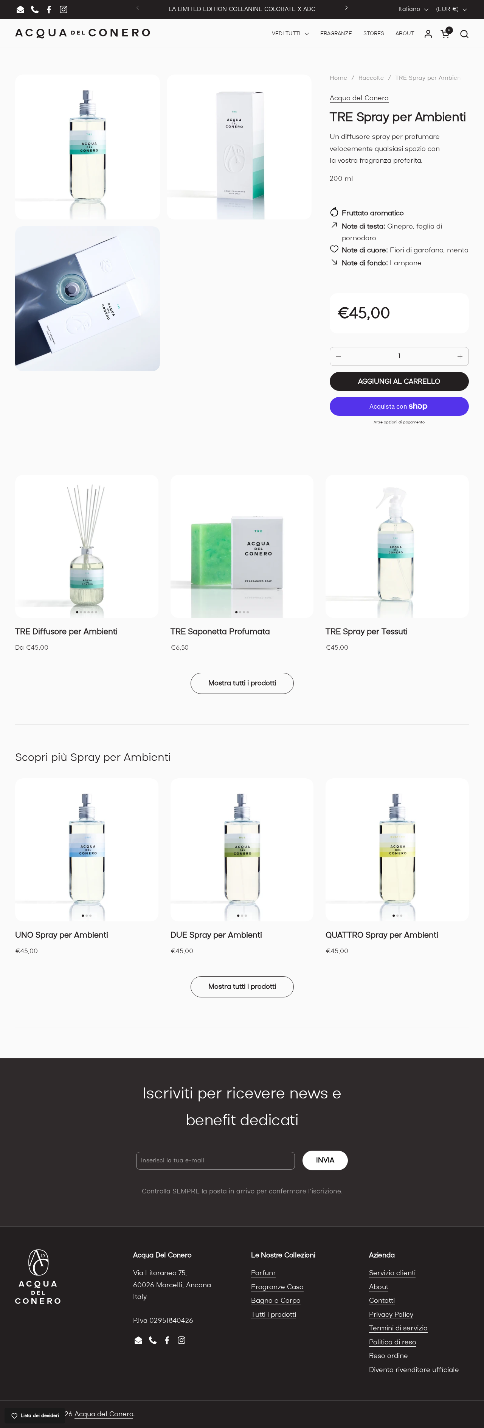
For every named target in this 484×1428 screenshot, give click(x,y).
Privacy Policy (391, 1315)
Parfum (263, 1273)
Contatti (382, 1301)
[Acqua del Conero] (82, 34)
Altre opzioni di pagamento (399, 422)
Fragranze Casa (277, 1287)
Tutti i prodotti (273, 1315)
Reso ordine (388, 1356)
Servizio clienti (392, 1273)
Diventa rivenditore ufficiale (414, 1370)
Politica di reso (392, 1342)
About (378, 1287)
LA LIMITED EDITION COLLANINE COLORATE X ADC (242, 9)
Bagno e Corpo (276, 1301)
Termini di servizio (398, 1328)
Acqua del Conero (359, 98)
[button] (464, 34)
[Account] (428, 34)
